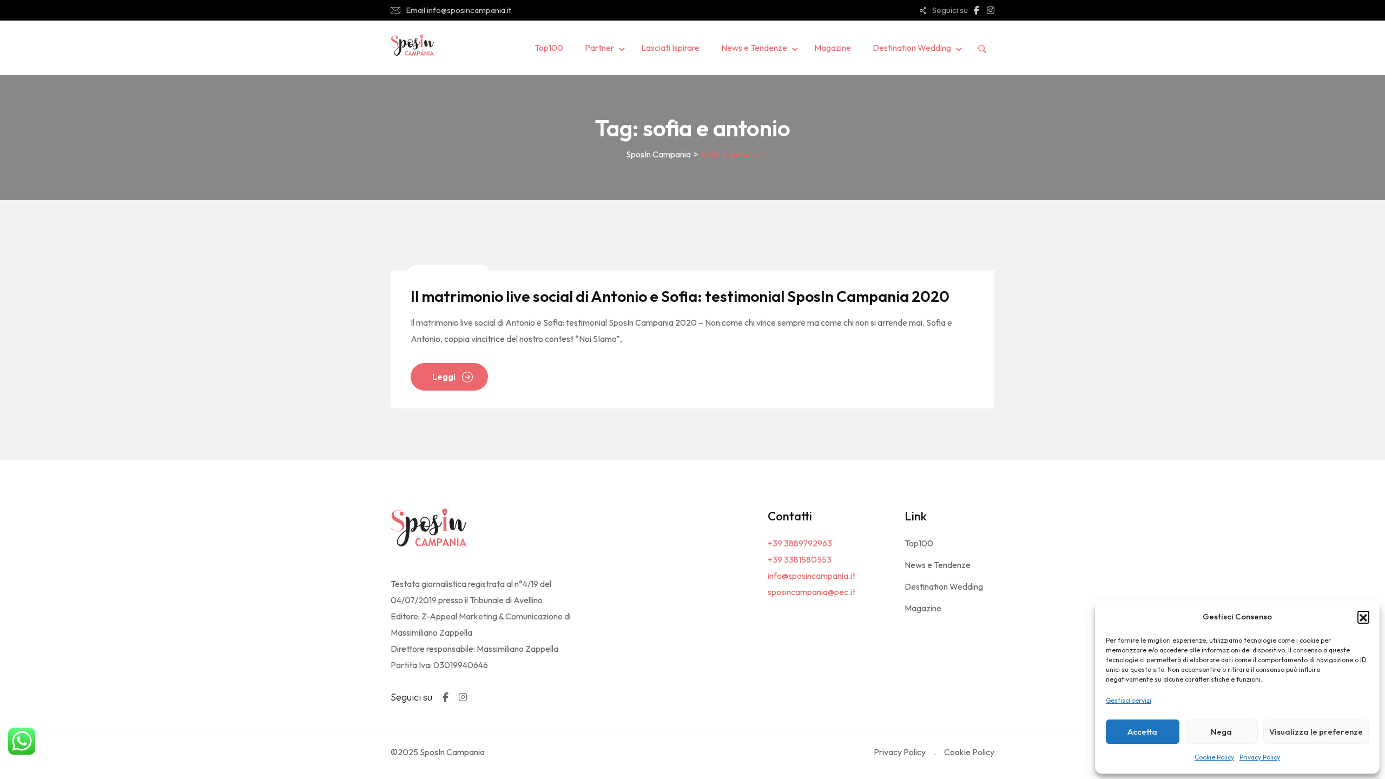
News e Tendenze (754, 47)
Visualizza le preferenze (1316, 732)
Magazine (832, 47)
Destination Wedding (912, 47)
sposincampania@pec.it (811, 591)
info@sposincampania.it (811, 575)
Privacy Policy (1259, 757)
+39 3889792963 (800, 543)
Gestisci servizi (1128, 700)
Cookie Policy (1214, 757)
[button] (1363, 616)
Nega (1221, 732)
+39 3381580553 (800, 559)
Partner (599, 47)
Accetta (1142, 732)
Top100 (549, 47)
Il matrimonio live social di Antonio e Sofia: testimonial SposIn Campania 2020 (680, 296)
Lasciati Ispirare (670, 47)
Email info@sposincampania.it (458, 10)
